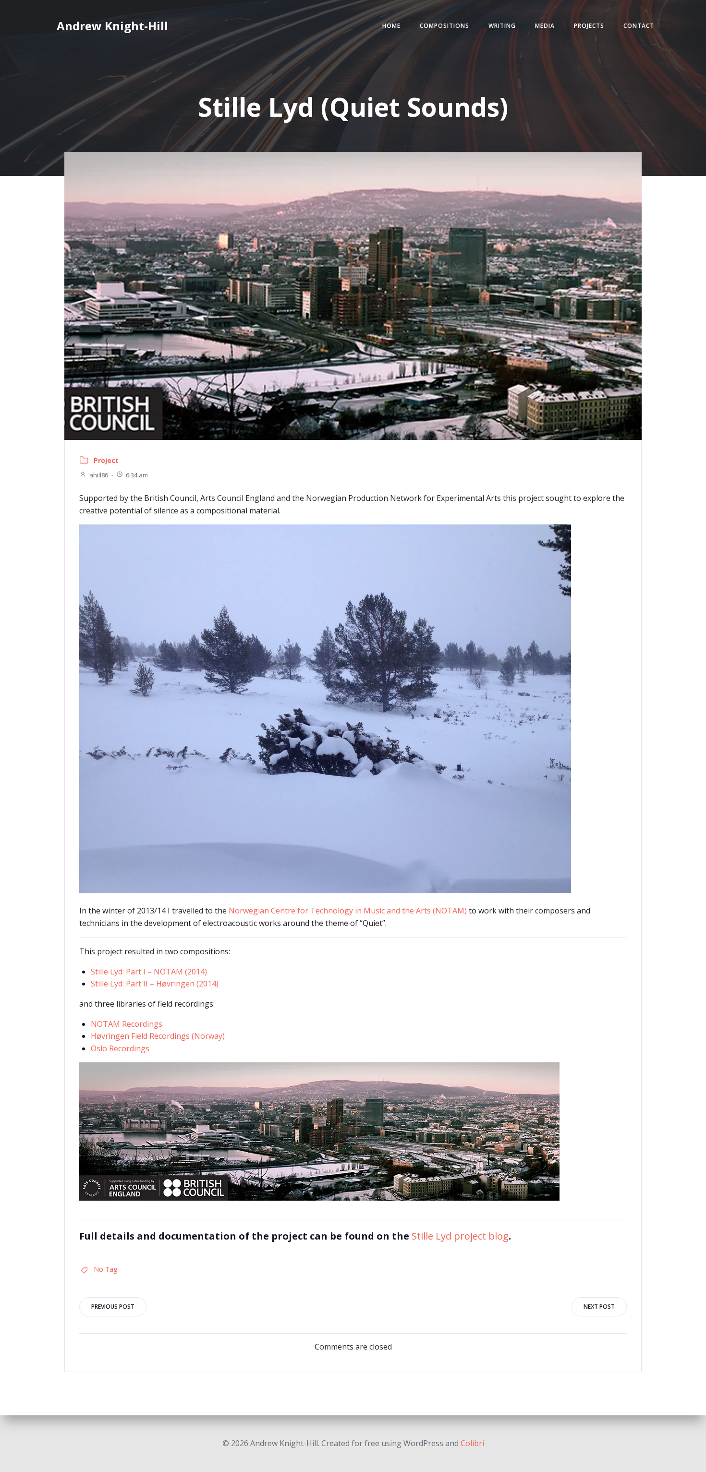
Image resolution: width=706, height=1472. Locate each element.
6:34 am (137, 475)
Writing (502, 26)
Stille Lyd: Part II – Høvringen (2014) (155, 983)
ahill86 (98, 475)
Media (545, 26)
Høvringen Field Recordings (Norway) (158, 1036)
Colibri (472, 1443)
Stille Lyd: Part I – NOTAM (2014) (149, 971)
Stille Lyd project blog (460, 1235)
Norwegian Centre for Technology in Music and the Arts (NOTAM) (348, 910)
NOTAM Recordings (126, 1024)
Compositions (444, 26)
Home (391, 26)
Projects (589, 26)
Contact (638, 26)
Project (106, 460)
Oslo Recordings (120, 1048)
